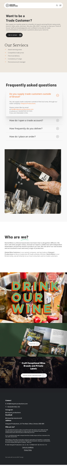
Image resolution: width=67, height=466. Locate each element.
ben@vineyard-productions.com (22, 109)
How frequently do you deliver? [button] (25, 128)
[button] (60, 5)
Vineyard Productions (28, 103)
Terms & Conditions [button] (28, 447)
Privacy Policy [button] (28, 450)
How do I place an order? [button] (22, 136)
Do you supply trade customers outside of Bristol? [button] (30, 95)
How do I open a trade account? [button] (26, 120)
